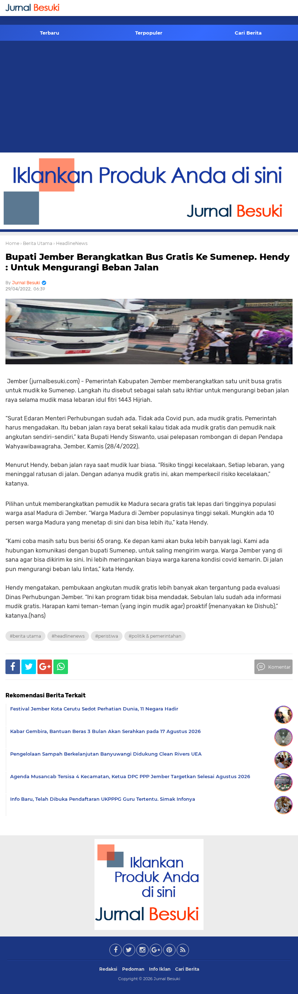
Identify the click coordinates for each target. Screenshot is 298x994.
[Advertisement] (149, 98)
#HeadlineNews (68, 636)
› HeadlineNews (70, 243)
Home (12, 243)
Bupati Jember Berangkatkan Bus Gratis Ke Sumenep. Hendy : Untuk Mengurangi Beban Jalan (147, 262)
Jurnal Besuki (167, 978)
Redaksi (108, 969)
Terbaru (49, 33)
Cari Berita (248, 33)
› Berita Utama (36, 243)
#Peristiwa (106, 636)
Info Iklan (159, 969)
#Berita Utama (25, 636)
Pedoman (133, 969)
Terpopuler (148, 33)
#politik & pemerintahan (155, 636)
